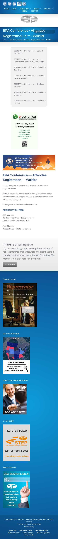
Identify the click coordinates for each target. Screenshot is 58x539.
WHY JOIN (47, 9)
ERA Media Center (26, 530)
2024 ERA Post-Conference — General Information (28, 52)
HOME (6, 9)
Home (5, 39)
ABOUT (36, 9)
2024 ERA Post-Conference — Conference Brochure (30, 93)
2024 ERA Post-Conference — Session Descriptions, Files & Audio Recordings (29, 60)
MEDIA (24, 11)
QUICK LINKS (24, 9)
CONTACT (34, 11)
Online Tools (28, 535)
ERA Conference (14, 533)
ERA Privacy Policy (43, 533)
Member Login (28, 533)
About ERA (12, 530)
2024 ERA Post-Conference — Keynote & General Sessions (29, 77)
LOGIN (14, 9)
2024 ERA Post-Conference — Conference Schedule (30, 68)
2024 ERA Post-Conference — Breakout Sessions (29, 85)
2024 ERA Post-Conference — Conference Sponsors (30, 101)
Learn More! (9, 264)
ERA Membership (41, 530)
